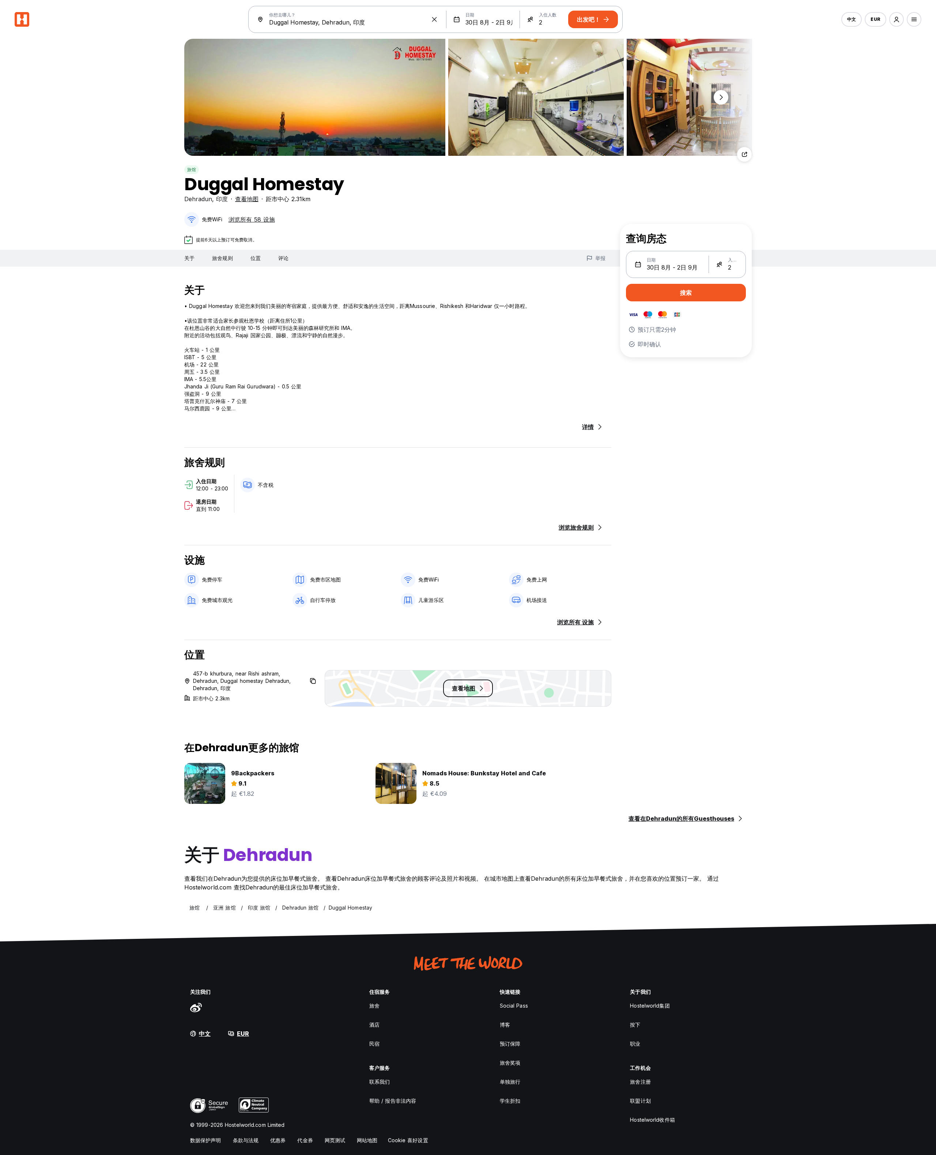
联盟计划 (640, 1101)
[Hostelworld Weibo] (196, 1007)
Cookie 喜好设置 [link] (408, 1140)
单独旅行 (510, 1082)
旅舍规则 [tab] (222, 258)
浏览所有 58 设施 (252, 219)
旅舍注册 (640, 1082)
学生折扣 (510, 1101)
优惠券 (278, 1140)
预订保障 (510, 1044)
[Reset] (434, 19)
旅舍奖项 (510, 1063)
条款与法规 (246, 1140)
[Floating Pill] (721, 97)
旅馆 (191, 169)
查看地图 (246, 199)
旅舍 (374, 1005)
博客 (505, 1025)
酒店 (374, 1025)
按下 (635, 1025)
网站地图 (367, 1140)
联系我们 (379, 1082)
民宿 (374, 1044)
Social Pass (514, 1005)
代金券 (305, 1140)
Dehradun (198, 199)
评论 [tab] (283, 258)
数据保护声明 (205, 1140)
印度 (222, 199)
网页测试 (335, 1140)
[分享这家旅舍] (744, 154)
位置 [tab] (255, 258)
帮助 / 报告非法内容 (392, 1101)
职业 (635, 1044)
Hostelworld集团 (649, 1005)
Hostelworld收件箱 (652, 1120)
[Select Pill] (896, 19)
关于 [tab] (189, 258)
